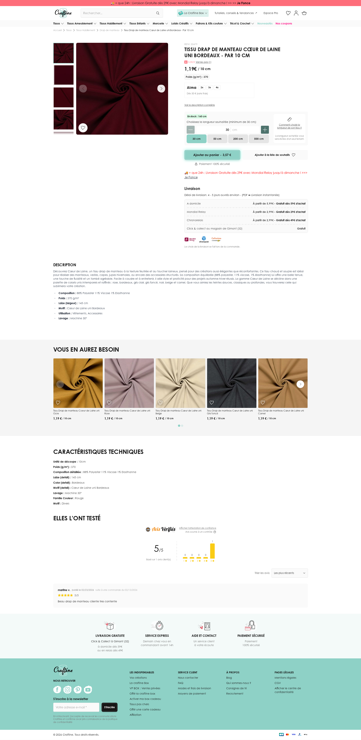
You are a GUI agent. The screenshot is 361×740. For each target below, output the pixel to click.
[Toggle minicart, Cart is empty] (304, 13)
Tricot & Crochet (240, 23)
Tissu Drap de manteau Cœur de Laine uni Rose (127, 412)
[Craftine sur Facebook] (57, 690)
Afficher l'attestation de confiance (197, 528)
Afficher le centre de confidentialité (288, 690)
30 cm (196, 138)
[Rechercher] (157, 13)
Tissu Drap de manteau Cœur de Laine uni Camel (281, 412)
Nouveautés (265, 23)
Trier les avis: (262, 573)
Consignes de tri (236, 688)
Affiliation (135, 714)
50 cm (217, 138)
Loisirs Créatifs (180, 23)
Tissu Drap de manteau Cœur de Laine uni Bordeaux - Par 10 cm (159, 30)
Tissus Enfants (137, 23)
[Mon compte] (296, 13)
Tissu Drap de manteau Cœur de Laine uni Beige (178, 412)
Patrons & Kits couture (209, 23)
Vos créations (138, 677)
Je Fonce (243, 3)
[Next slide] (300, 384)
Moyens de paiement (192, 693)
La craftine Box (139, 683)
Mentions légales (285, 677)
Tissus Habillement (111, 23)
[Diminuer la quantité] (191, 130)
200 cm (238, 138)
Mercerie (158, 23)
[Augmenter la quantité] (265, 130)
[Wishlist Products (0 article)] (288, 13)
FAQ (180, 683)
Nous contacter (188, 677)
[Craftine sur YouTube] (88, 690)
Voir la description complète (199, 105)
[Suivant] (161, 88)
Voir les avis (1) (203, 62)
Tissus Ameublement (79, 23)
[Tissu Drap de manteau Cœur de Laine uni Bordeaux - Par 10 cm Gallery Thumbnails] (63, 89)
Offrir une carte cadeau (145, 709)
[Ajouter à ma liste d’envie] (83, 127)
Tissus (56, 23)
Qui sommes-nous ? (238, 683)
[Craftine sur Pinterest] (78, 690)
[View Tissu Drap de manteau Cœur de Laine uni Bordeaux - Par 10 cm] (63, 75)
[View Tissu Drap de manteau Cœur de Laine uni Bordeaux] (63, 53)
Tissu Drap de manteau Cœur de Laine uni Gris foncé (230, 412)
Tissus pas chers (139, 704)
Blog (229, 677)
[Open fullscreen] (122, 89)
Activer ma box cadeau (145, 698)
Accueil (57, 30)
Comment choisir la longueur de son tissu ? (289, 126)
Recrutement (234, 693)
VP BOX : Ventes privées (145, 688)
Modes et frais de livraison (194, 688)
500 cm (259, 138)
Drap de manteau (109, 30)
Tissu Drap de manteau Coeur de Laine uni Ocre (76, 412)
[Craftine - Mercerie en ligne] (63, 13)
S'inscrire (109, 707)
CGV (278, 683)
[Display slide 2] (182, 426)
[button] (193, 13)
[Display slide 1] (179, 426)
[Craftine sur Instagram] (67, 690)
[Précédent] (83, 88)
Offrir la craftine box (142, 693)
